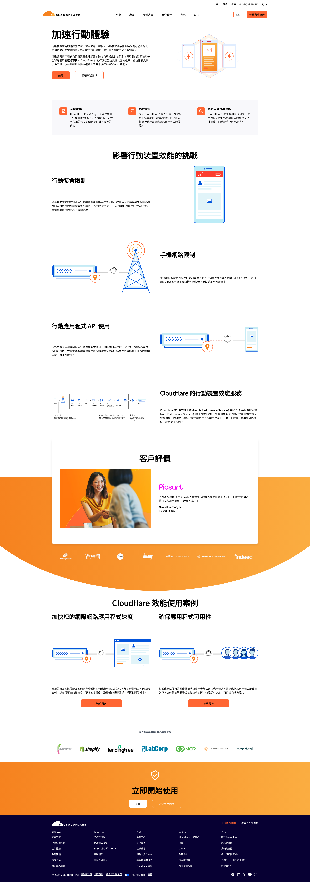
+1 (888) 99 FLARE (247, 823)
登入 (238, 14)
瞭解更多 (101, 703)
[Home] (62, 14)
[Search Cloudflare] (217, 4)
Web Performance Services (177, 414)
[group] (155, 491)
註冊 (225, 4)
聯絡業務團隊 (257, 14)
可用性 (227, 692)
